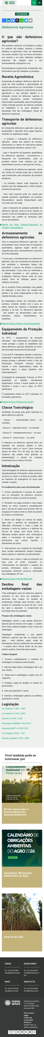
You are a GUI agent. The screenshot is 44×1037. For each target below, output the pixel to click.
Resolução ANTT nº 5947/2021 (15, 728)
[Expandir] (39, 3)
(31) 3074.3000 (13, 970)
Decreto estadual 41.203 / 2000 (15, 738)
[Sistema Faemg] (12, 1003)
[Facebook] (10, 1032)
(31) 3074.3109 (13, 988)
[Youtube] (26, 1032)
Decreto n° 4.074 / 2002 (12, 718)
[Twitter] (14, 1032)
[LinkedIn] (22, 1032)
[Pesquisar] (34, 3)
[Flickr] (30, 1032)
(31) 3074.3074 (32, 970)
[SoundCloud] (34, 1032)
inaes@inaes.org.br (11, 991)
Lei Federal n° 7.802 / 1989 (13, 708)
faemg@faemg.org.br (12, 973)
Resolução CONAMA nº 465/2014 (16, 723)
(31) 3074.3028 (32, 988)
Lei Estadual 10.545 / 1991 (13, 733)
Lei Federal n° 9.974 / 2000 (13, 713)
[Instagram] (18, 1032)
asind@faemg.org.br (31, 991)
